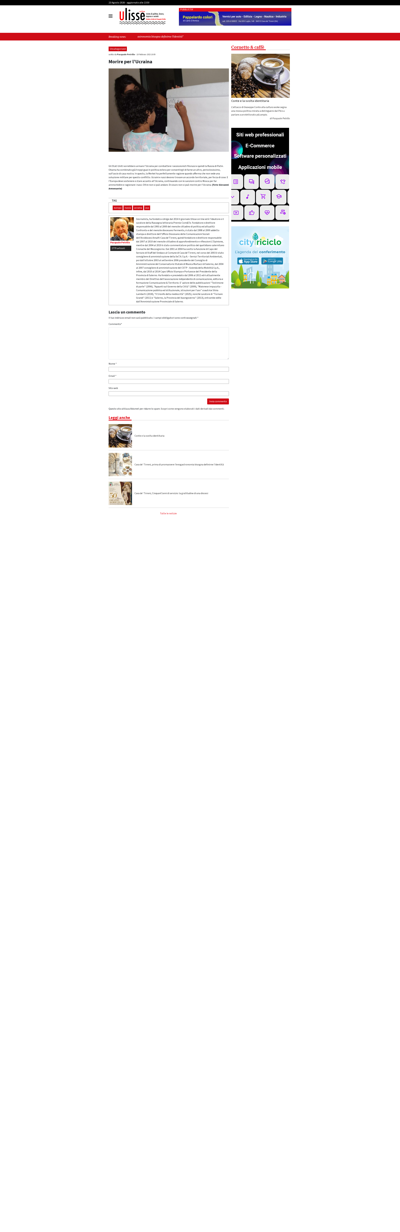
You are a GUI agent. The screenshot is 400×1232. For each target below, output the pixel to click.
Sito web (113, 388)
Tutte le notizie (168, 513)
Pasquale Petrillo (126, 54)
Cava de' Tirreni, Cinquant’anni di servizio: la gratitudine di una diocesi (171, 493)
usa (147, 208)
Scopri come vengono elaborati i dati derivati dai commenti (192, 409)
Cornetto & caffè (247, 47)
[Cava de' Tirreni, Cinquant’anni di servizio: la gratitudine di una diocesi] (120, 493)
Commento (115, 324)
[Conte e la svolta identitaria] (120, 436)
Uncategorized (118, 49)
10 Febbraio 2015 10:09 (146, 54)
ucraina (138, 208)
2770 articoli (118, 248)
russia (128, 208)
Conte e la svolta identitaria (149, 436)
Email (112, 376)
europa (117, 208)
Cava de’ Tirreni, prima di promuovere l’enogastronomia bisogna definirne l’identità (179, 464)
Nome (113, 364)
